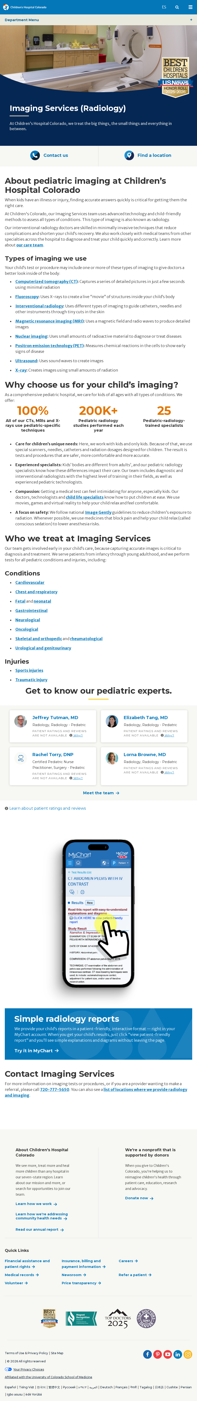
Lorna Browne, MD (145, 754)
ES (166, 7)
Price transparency (79, 1283)
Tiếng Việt (26, 1387)
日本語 (159, 1387)
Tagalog (146, 1387)
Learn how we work (34, 1204)
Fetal (20, 601)
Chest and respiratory (36, 591)
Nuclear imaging (31, 336)
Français (121, 1387)
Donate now (136, 1198)
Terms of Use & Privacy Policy (26, 1353)
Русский (69, 1387)
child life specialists (85, 497)
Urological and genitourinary (43, 648)
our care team (29, 245)
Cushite (172, 1387)
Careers (126, 1261)
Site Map (57, 1353)
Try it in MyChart (33, 1050)
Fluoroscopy (26, 296)
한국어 (41, 1387)
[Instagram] (188, 1354)
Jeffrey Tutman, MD (55, 717)
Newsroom (71, 1275)
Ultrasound (26, 360)
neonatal (42, 601)
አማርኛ (82, 1387)
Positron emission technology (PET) (49, 345)
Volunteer (14, 1283)
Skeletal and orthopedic (38, 638)
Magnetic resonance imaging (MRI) (49, 321)
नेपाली (133, 1387)
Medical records (19, 1275)
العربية (93, 1387)
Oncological (26, 629)
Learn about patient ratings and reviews (47, 808)
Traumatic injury (31, 679)
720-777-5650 (54, 1089)
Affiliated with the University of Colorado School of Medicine (48, 1377)
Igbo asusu (15, 1394)
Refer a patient (133, 1275)
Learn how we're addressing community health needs (42, 1216)
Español (10, 1387)
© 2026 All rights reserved (26, 1361)
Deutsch (106, 1387)
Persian (186, 1387)
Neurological (27, 620)
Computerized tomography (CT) (46, 281)
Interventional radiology (39, 306)
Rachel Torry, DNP (53, 754)
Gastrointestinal (31, 610)
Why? (78, 735)
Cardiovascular (29, 582)
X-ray (20, 370)
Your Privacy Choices (28, 1369)
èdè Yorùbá (33, 1394)
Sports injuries (29, 670)
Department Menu (22, 20)
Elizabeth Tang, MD (146, 717)
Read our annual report (37, 1230)
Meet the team (98, 793)
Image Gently (98, 512)
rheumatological (86, 638)
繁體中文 (54, 1387)
